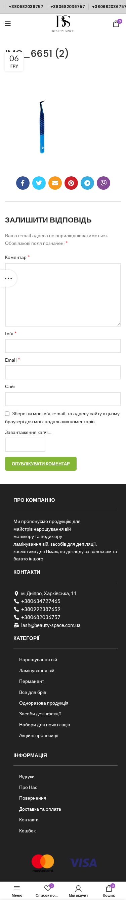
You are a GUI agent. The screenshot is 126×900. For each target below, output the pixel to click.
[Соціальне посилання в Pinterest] (71, 183)
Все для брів (32, 692)
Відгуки (27, 776)
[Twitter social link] (39, 183)
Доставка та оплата (40, 809)
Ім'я (10, 333)
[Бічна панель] (8, 278)
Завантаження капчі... (28, 432)
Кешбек (27, 830)
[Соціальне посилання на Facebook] (23, 183)
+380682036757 (26, 6)
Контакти (29, 819)
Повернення (32, 798)
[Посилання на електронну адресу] (55, 183)
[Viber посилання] (103, 183)
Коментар (17, 257)
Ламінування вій (36, 670)
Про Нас (28, 787)
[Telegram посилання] (87, 183)
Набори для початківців (44, 724)
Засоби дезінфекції (40, 713)
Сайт (10, 386)
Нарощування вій (38, 659)
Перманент (31, 681)
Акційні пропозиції (38, 735)
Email (12, 359)
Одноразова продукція (44, 703)
